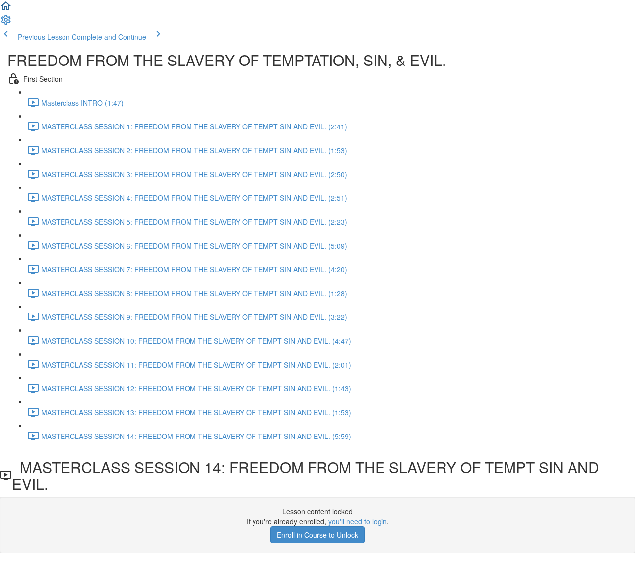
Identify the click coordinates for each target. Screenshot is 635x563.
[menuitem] (6, 23)
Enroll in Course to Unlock (317, 535)
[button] (6, 9)
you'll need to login (357, 521)
